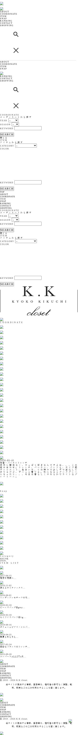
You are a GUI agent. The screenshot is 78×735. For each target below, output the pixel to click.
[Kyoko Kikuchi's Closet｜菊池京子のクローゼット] (5, 659)
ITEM (3, 16)
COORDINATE (8, 14)
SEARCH (7, 134)
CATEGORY (7, 146)
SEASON (5, 124)
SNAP (3, 18)
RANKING (6, 21)
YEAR (3, 120)
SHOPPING (7, 25)
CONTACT (6, 23)
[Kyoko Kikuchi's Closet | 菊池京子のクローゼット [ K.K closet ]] (12, 1)
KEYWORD (6, 128)
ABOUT (4, 11)
